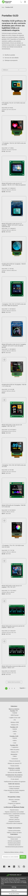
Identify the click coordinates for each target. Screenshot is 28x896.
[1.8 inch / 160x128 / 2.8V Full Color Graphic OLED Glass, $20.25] (16, 450)
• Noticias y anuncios (14, 819)
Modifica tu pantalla (10, 55)
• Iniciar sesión (14, 839)
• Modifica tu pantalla (14, 770)
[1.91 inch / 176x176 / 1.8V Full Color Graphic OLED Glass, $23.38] (16, 530)
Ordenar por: (5, 69)
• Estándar (14, 713)
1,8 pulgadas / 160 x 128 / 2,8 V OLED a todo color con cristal (14, 465)
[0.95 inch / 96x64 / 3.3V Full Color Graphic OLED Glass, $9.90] (16, 88)
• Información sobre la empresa (14, 823)
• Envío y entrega (14, 817)
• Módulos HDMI (14, 722)
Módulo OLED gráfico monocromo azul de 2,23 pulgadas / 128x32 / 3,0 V (13, 626)
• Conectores (14, 758)
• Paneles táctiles (14, 766)
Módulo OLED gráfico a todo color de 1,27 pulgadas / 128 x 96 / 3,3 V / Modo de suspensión (14, 184)
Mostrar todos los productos (14, 682)
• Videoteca (14, 801)
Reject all (14, 890)
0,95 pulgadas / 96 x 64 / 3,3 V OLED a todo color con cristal (13, 103)
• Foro (14, 805)
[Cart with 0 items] (21, 2)
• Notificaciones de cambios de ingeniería (14, 781)
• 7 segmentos (14, 747)
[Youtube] (9, 866)
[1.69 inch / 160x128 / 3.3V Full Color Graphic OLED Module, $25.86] (16, 410)
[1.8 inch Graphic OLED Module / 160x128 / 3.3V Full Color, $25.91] (16, 490)
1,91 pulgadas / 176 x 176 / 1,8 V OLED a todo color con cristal (13, 546)
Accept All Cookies (14, 893)
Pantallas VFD (14, 745)
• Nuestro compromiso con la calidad (14, 812)
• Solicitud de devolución (14, 844)
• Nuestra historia (14, 810)
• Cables (14, 756)
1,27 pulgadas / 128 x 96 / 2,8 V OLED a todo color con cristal (14, 144)
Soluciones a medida (14, 768)
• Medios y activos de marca (14, 832)
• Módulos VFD (14, 752)
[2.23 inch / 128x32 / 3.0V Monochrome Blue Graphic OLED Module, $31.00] (16, 611)
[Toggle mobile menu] (25, 2)
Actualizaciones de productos (14, 775)
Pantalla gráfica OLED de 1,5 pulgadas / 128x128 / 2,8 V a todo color (14, 264)
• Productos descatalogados (14, 777)
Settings (14, 887)
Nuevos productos (14, 709)
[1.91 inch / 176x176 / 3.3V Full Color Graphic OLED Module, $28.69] (16, 571)
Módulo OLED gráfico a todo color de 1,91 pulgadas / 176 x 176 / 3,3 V (12, 586)
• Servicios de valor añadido (14, 772)
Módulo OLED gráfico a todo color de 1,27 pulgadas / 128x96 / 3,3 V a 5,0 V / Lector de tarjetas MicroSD (12, 225)
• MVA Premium (14, 715)
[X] (19, 866)
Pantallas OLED (14, 736)
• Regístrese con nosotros (14, 837)
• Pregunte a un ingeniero (14, 803)
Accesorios (14, 754)
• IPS (14, 720)
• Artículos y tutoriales (14, 799)
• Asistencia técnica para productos (14, 846)
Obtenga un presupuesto (11, 60)
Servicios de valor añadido (12, 57)
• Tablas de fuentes (14, 792)
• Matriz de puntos (14, 749)
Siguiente (22, 688)
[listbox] (14, 70)
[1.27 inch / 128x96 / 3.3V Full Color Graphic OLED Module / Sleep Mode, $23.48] (16, 168)
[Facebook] (4, 866)
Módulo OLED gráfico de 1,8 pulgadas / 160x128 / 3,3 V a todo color (14, 506)
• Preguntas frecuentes (14, 821)
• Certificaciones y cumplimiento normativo (14, 813)
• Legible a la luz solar (14, 717)
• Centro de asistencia (14, 786)
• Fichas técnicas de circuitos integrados (14, 790)
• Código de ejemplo (14, 788)
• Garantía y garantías (14, 815)
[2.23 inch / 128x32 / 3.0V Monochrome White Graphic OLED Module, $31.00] (16, 651)
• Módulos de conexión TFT (14, 763)
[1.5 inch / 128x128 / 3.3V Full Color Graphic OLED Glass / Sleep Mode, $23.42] (16, 289)
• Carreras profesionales (14, 830)
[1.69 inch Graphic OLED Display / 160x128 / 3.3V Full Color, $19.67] (16, 369)
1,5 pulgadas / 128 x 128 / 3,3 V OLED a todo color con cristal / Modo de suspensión (14, 304)
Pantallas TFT (14, 711)
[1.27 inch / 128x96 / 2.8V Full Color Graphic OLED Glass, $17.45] (16, 128)
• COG (14, 734)
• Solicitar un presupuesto (14, 841)
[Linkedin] (14, 866)
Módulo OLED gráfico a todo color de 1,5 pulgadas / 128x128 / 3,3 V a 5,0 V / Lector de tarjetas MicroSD (14, 346)
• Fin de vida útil (14, 779)
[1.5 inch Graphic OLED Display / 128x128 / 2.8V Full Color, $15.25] (16, 249)
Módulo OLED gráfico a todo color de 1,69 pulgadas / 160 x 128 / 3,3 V (12, 425)
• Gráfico (14, 731)
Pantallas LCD (14, 727)
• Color (14, 743)
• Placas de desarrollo (14, 761)
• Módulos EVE (14, 724)
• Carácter (14, 729)
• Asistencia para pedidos (14, 843)
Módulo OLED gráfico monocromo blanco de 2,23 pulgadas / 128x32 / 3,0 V (14, 667)
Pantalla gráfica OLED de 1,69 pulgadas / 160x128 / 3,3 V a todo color (14, 385)
